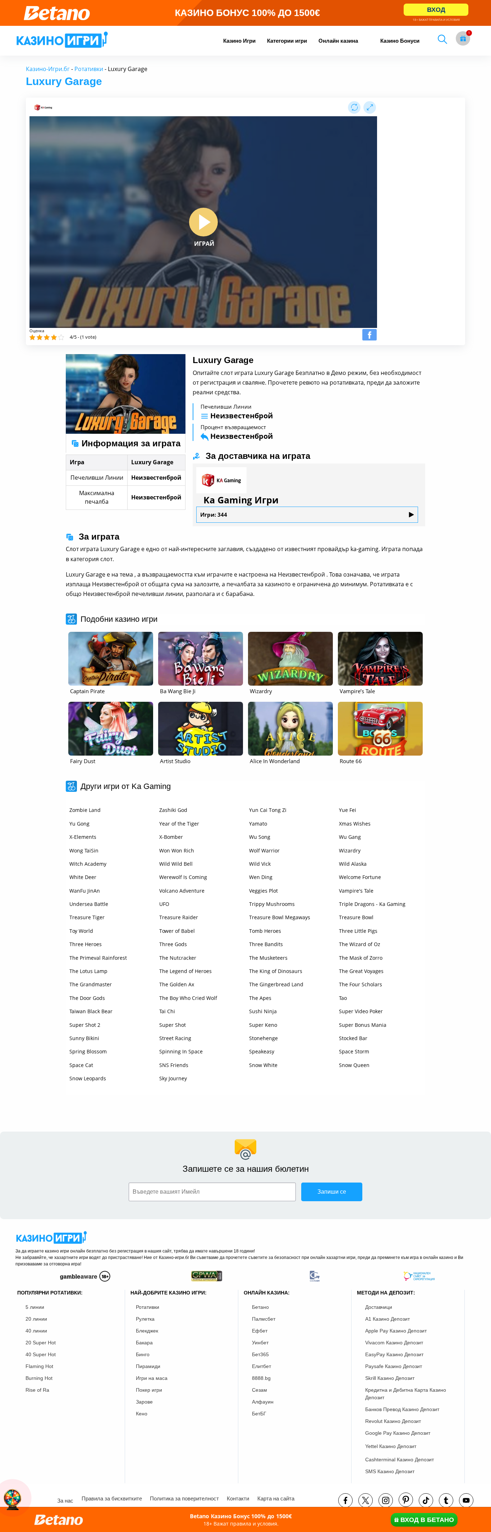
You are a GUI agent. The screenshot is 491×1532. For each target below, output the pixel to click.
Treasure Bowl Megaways (279, 917)
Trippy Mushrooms (272, 904)
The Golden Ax (176, 984)
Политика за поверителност (184, 1498)
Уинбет (260, 1342)
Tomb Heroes (265, 930)
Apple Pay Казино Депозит (396, 1331)
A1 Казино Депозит (387, 1319)
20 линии (36, 1319)
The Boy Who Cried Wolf (188, 998)
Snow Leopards (87, 1078)
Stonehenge (263, 1038)
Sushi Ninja (263, 1011)
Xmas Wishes (355, 823)
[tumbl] (446, 1500)
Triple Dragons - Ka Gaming (372, 904)
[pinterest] (406, 1500)
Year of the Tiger (179, 823)
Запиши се (331, 1192)
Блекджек (147, 1331)
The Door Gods (87, 998)
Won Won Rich (176, 850)
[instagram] (385, 1500)
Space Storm (354, 1051)
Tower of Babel (177, 930)
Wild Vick (260, 863)
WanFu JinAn (84, 890)
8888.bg (261, 1378)
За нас (65, 1501)
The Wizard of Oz (359, 944)
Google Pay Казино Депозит (397, 1433)
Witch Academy (87, 863)
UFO (164, 904)
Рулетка (145, 1319)
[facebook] (345, 1500)
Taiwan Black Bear (91, 1011)
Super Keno (263, 1024)
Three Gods (173, 944)
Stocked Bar (353, 1038)
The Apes (260, 998)
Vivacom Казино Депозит (394, 1342)
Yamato (258, 823)
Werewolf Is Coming (183, 877)
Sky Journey (173, 1078)
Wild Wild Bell (176, 863)
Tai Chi (167, 1011)
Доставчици (378, 1307)
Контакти (238, 1498)
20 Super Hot (41, 1342)
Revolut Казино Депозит (393, 1421)
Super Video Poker (361, 1011)
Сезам (259, 1390)
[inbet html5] (245, 13)
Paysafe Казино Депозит (393, 1366)
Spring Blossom (88, 1051)
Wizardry (350, 850)
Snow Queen (354, 1065)
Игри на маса (152, 1378)
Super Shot (172, 1024)
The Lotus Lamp (88, 971)
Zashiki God (173, 810)
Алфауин (263, 1402)
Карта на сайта (275, 1498)
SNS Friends (173, 1065)
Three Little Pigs (358, 930)
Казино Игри (239, 41)
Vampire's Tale (356, 890)
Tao (343, 998)
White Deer (82, 877)
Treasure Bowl (356, 917)
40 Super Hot (41, 1354)
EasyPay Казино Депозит (394, 1354)
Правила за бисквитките (112, 1498)
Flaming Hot (39, 1366)
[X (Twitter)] (365, 1500)
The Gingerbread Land (276, 984)
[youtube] (466, 1500)
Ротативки (88, 69)
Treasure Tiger (87, 917)
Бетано (260, 1307)
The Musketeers (268, 957)
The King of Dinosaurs (275, 971)
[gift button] (463, 38)
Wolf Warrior (264, 850)
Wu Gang (350, 836)
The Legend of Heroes (185, 971)
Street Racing (175, 1038)
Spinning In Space (181, 1051)
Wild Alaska (353, 863)
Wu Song (259, 836)
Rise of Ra (37, 1390)
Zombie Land (85, 810)
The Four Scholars (360, 984)
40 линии (36, 1331)
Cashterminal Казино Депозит (399, 1459)
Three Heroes (85, 944)
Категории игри (287, 41)
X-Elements (82, 836)
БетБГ (259, 1413)
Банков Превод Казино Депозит (402, 1409)
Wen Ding (260, 877)
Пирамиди (148, 1366)
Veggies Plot (263, 890)
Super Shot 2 (84, 1024)
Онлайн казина (338, 41)
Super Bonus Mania (362, 1024)
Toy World (81, 930)
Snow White (263, 1065)
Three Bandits (266, 944)
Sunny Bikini (84, 1038)
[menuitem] (239, 41)
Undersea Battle (88, 904)
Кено (141, 1413)
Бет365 (260, 1354)
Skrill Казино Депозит (389, 1378)
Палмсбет (263, 1319)
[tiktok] (426, 1500)
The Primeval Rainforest (98, 957)
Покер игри (149, 1390)
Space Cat (81, 1065)
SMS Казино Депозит (389, 1471)
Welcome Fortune (360, 877)
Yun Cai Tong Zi (267, 810)
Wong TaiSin (83, 850)
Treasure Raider (178, 917)
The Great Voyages (361, 971)
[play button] (203, 222)
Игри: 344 (213, 514)
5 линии (35, 1307)
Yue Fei (347, 810)
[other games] (110, 659)
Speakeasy (261, 1051)
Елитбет (261, 1366)
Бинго (143, 1354)
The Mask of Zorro (360, 957)
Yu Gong (79, 823)
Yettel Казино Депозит (390, 1446)
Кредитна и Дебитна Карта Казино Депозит (405, 1393)
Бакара (144, 1342)
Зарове (144, 1402)
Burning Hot (39, 1378)
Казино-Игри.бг (48, 69)
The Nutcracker (177, 957)
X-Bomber (171, 836)
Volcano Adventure (182, 890)
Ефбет (259, 1331)
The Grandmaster (90, 984)
